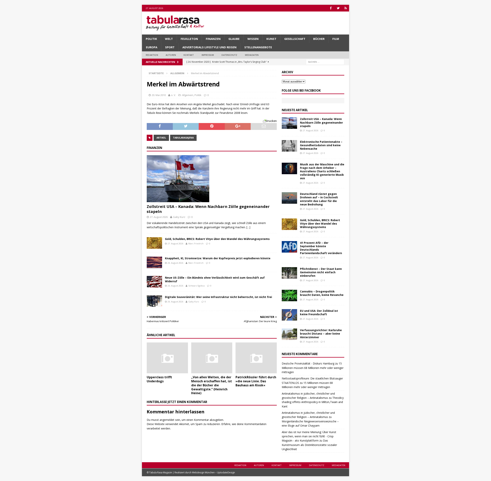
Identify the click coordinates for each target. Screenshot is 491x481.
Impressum (208, 54)
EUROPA (151, 47)
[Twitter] (338, 8)
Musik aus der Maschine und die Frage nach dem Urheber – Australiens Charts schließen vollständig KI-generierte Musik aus (322, 171)
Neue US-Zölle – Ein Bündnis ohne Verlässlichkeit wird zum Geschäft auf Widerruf (215, 279)
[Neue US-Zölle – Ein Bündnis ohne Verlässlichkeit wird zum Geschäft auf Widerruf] (154, 281)
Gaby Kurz (179, 217)
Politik (151, 39)
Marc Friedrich (195, 243)
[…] (248, 227)
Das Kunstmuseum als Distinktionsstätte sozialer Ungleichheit (309, 445)
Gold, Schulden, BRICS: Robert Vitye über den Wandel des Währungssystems (217, 239)
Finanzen (213, 39)
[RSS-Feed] (345, 8)
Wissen (253, 39)
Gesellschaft (294, 39)
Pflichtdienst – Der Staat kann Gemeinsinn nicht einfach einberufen (321, 272)
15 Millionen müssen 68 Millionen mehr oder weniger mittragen (313, 368)
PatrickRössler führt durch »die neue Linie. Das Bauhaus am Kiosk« (256, 381)
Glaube (234, 39)
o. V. (173, 95)
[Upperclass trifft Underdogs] (167, 357)
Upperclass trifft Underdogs (159, 379)
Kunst (271, 39)
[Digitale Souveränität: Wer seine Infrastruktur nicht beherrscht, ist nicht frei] (154, 301)
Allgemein (187, 95)
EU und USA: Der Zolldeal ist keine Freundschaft (319, 312)
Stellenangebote (258, 47)
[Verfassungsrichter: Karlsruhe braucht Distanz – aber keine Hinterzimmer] (289, 334)
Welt (169, 39)
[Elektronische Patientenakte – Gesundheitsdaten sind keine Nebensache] (289, 146)
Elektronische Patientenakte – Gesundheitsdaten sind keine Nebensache (321, 145)
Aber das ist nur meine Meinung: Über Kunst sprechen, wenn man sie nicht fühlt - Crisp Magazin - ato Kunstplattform (309, 436)
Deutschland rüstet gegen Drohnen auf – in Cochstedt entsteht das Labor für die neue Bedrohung (319, 199)
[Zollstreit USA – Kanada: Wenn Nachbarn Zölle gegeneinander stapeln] (212, 178)
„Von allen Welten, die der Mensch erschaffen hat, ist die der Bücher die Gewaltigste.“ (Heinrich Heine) (211, 385)
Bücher (319, 39)
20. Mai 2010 (159, 95)
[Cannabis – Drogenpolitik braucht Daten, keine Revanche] (289, 295)
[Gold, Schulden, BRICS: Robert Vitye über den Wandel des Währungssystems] (154, 243)
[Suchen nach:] (325, 61)
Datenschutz (229, 54)
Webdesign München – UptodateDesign (213, 472)
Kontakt (189, 54)
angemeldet (167, 420)
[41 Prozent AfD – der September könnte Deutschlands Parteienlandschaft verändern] (289, 247)
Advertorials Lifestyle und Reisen (209, 47)
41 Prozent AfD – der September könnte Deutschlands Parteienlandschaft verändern (321, 248)
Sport (170, 47)
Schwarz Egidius (196, 285)
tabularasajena (183, 137)
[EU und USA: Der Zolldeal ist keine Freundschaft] (289, 315)
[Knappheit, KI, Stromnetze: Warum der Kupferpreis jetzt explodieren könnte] (154, 262)
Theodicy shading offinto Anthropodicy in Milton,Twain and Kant (313, 402)
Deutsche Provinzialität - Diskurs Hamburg (308, 363)
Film (335, 39)
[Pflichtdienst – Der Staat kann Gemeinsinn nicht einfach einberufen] (289, 273)
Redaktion (152, 54)
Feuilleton (189, 39)
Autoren (171, 54)
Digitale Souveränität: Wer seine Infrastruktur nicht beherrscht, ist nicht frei (218, 297)
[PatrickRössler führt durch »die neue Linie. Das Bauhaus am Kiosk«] (256, 357)
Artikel (161, 137)
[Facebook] (330, 8)
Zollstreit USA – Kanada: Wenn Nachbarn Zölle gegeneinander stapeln (208, 209)
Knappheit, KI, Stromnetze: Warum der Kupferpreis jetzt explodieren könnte (217, 258)
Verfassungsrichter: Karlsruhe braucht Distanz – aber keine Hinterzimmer (321, 333)
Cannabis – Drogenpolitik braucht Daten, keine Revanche (322, 293)
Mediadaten (252, 54)
